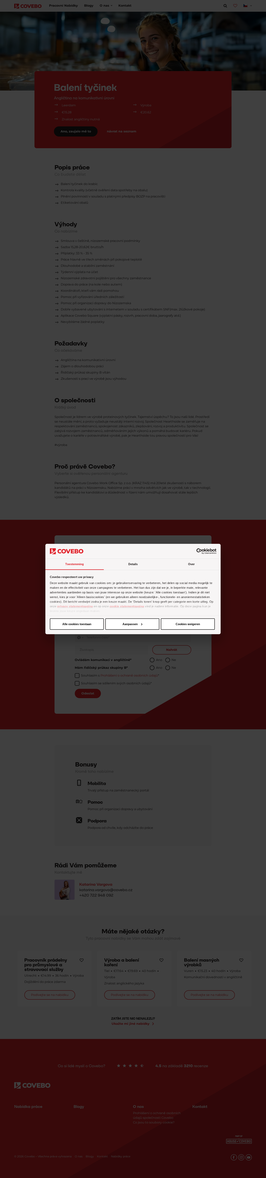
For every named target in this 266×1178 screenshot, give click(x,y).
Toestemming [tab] (74, 564)
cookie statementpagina (127, 606)
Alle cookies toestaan (76, 624)
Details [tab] (133, 564)
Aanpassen (130, 624)
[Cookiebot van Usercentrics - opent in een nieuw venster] (199, 551)
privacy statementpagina (75, 606)
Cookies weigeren (188, 624)
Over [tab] (191, 564)
